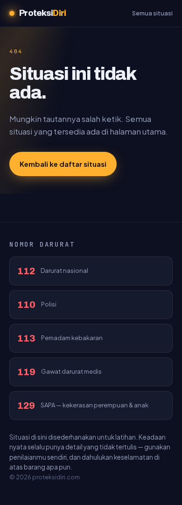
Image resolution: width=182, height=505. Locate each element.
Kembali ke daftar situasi (63, 163)
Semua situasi (152, 13)
